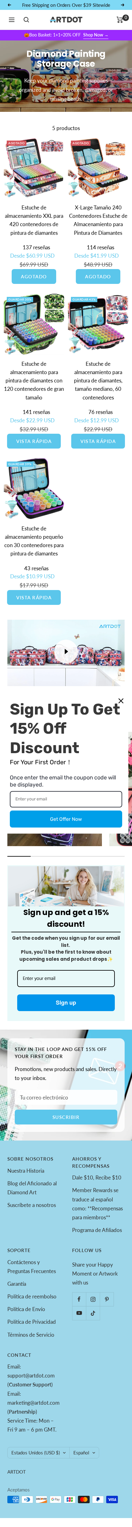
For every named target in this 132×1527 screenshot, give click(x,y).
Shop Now (95, 34)
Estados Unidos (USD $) (35, 1452)
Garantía (16, 1283)
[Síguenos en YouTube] (79, 1313)
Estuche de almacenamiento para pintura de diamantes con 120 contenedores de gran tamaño (34, 381)
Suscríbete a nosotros (31, 1205)
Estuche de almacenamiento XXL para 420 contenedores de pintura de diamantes (34, 220)
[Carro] (120, 19)
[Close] (121, 700)
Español (81, 1452)
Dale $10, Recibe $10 (96, 1177)
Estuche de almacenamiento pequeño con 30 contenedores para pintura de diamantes (34, 541)
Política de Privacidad (31, 1321)
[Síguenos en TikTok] (93, 1313)
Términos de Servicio (30, 1334)
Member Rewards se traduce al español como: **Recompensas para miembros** (97, 1203)
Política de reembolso (31, 1296)
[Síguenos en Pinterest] (107, 1299)
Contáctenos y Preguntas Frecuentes (31, 1266)
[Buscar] (26, 19)
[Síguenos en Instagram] (93, 1299)
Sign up (66, 1002)
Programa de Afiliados (97, 1230)
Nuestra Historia (25, 1170)
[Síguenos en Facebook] (79, 1299)
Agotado (34, 276)
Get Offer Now (66, 819)
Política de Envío (26, 1309)
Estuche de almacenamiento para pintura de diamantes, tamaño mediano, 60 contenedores (98, 381)
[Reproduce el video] (66, 651)
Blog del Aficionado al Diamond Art (32, 1188)
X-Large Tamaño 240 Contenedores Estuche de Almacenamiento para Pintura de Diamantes (98, 220)
